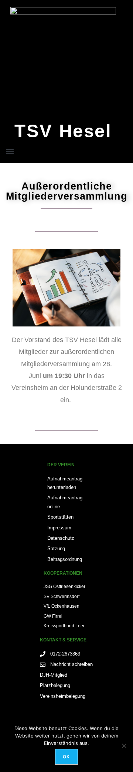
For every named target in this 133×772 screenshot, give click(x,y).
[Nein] (123, 745)
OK (66, 756)
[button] (10, 151)
